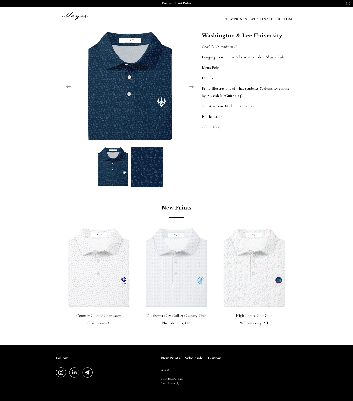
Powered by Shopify (170, 383)
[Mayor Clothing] (74, 16)
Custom (284, 19)
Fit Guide (165, 370)
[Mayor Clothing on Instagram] (62, 372)
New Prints (235, 19)
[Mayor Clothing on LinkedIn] (75, 372)
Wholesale (261, 19)
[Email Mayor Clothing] (89, 372)
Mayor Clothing (175, 378)
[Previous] (68, 86)
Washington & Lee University (242, 36)
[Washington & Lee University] (130, 86)
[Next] (191, 86)
